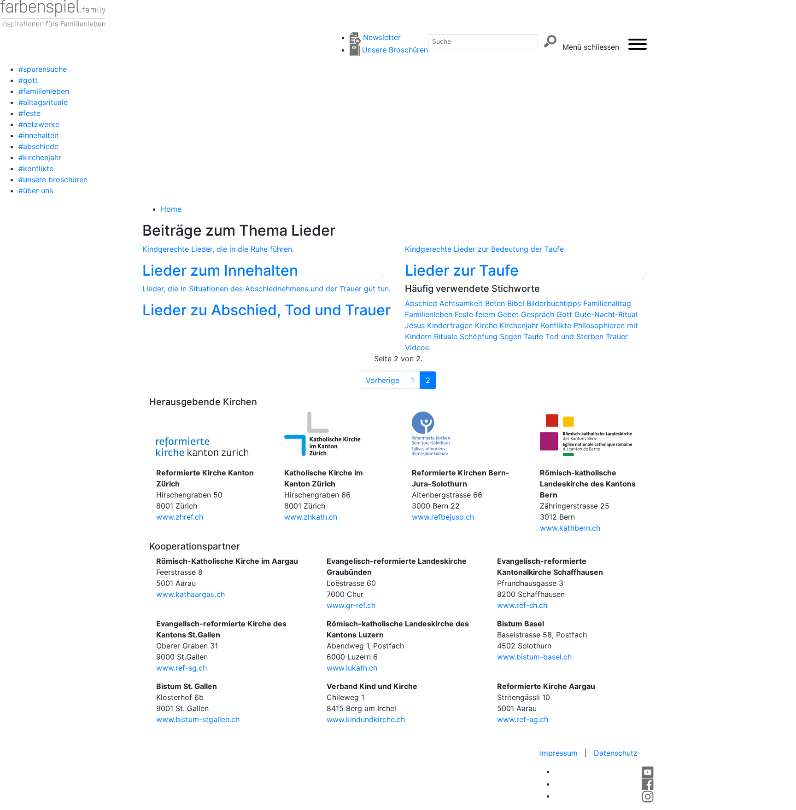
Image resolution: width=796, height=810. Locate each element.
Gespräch (538, 314)
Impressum (559, 753)
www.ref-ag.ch (522, 719)
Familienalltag (607, 303)
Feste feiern (476, 314)
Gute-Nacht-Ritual (606, 314)
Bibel (517, 303)
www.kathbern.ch (570, 527)
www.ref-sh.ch (522, 605)
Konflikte (557, 325)
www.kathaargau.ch (190, 594)
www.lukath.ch (352, 667)
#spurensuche (42, 69)
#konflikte (35, 168)
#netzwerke (38, 124)
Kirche (487, 325)
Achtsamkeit (462, 303)
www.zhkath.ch (310, 516)
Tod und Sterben (575, 336)
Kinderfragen (451, 325)
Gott (565, 314)
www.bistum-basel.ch (534, 656)
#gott (28, 80)
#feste (29, 113)
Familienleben (430, 314)
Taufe (534, 336)
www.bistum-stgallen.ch (198, 719)
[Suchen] (550, 41)
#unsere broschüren (53, 179)
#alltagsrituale (43, 102)
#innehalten (38, 135)
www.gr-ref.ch (351, 605)
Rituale (447, 336)
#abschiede (38, 146)
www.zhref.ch (179, 516)
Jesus (416, 325)
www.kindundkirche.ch (366, 719)
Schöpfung (480, 336)
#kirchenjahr (39, 157)
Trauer (617, 336)
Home (171, 209)
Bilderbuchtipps (555, 303)
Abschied (422, 303)
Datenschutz (616, 753)
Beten (496, 303)
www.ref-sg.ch (181, 667)
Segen (512, 336)
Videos (417, 347)
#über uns (35, 190)
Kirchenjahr (520, 325)
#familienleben (43, 91)
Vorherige (382, 380)
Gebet (509, 314)
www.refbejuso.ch (443, 516)
